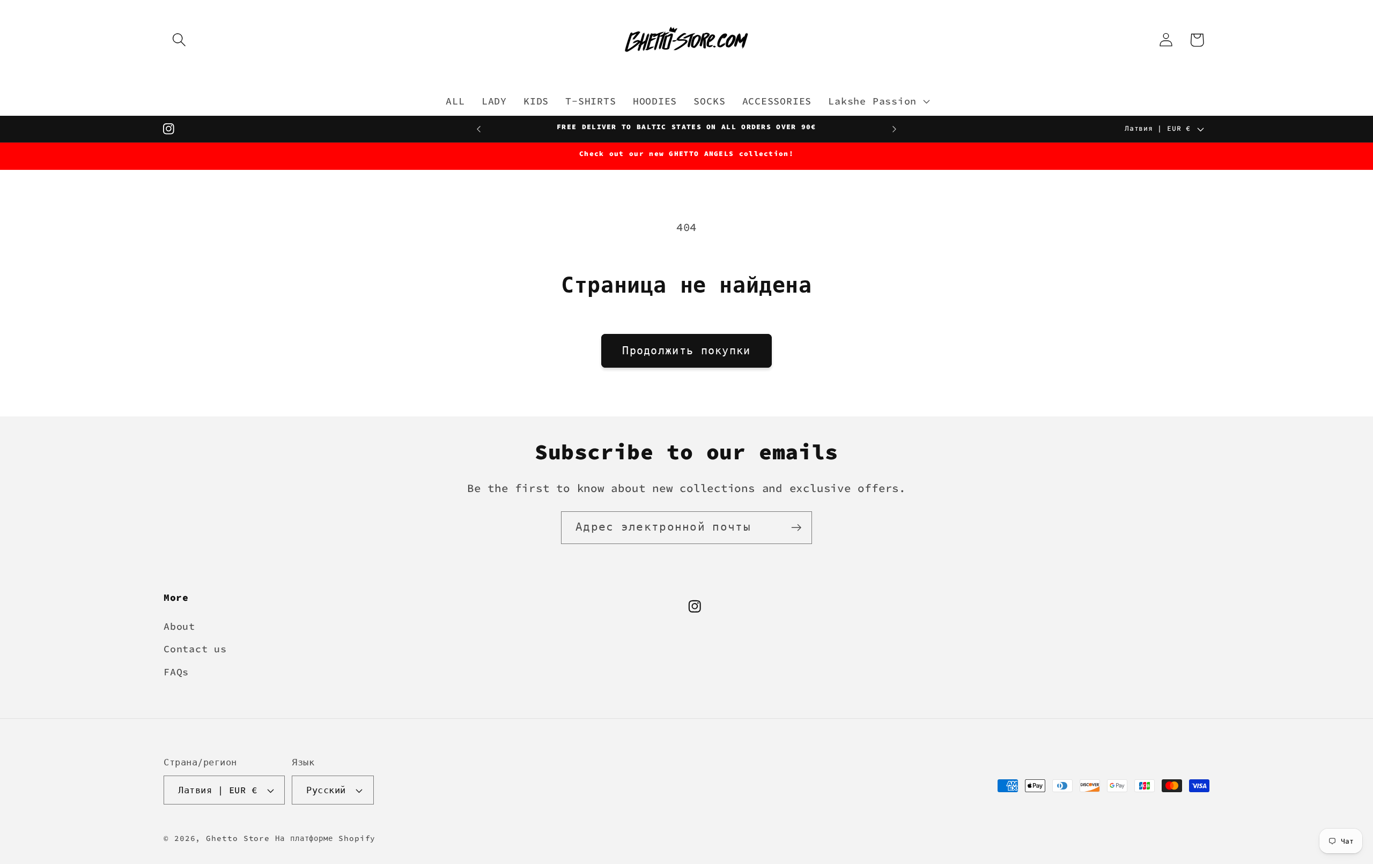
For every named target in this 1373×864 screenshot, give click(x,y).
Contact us (195, 649)
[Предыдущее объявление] (479, 129)
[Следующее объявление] (894, 129)
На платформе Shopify (325, 838)
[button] (179, 40)
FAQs (176, 672)
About (179, 626)
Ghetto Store (238, 838)
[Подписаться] (796, 527)
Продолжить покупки (686, 350)
